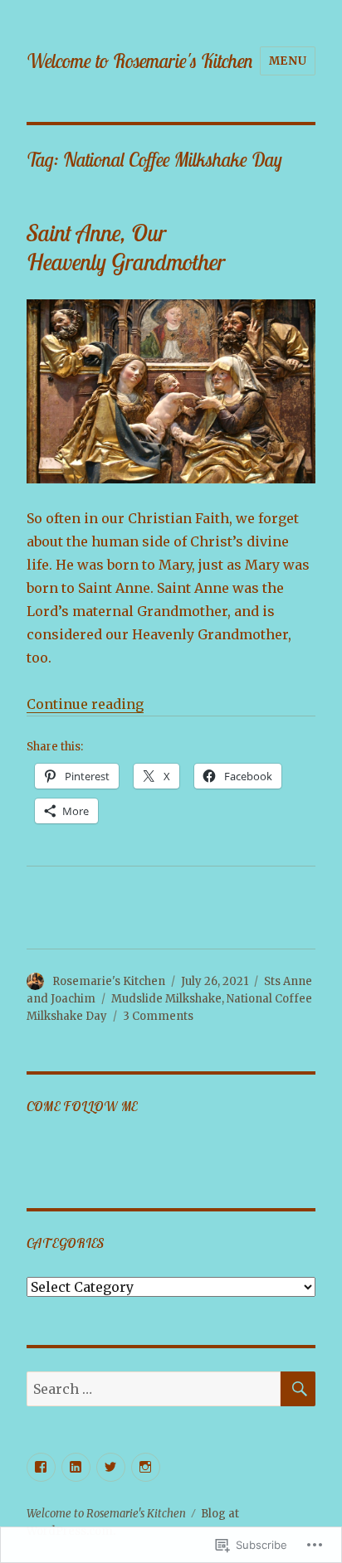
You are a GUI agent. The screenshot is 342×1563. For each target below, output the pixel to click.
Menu (287, 61)
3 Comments (158, 1016)
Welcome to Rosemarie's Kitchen (140, 61)
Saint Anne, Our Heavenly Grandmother (126, 247)
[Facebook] (41, 1467)
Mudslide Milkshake (166, 999)
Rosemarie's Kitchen (108, 981)
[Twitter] (110, 1467)
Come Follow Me (83, 1106)
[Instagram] (145, 1467)
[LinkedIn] (75, 1467)
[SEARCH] (298, 1388)
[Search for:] (154, 1389)
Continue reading (85, 704)
